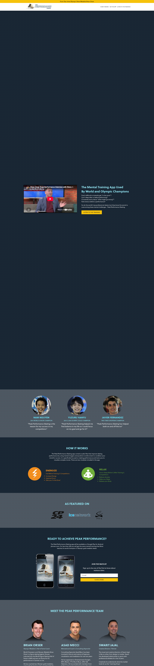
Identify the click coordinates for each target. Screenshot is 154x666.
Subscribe (99, 579)
